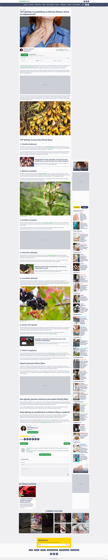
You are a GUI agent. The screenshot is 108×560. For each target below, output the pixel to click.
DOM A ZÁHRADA (76, 4)
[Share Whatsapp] (27, 439)
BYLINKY (69, 4)
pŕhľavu (53, 353)
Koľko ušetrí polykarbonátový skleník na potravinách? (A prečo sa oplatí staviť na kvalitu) (84, 352)
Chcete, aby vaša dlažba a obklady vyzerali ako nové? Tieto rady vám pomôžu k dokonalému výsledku (84, 364)
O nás (31, 550)
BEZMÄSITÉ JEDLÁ (84, 433)
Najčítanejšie (76, 207)
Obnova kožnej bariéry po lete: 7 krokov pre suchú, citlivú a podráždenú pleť (84, 226)
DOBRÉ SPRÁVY (83, 316)
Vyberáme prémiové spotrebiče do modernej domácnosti (83, 428)
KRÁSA (43, 4)
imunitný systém (53, 333)
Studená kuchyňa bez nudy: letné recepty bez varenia (84, 436)
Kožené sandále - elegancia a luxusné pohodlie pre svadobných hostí (84, 247)
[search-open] (88, 5)
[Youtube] (86, 1)
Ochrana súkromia (64, 550)
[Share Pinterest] (33, 439)
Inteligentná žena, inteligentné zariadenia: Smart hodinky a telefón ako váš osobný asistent (84, 309)
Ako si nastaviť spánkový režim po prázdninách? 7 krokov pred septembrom (84, 267)
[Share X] (30, 439)
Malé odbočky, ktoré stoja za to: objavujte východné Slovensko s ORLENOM (84, 321)
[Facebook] (84, 1)
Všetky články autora (32, 432)
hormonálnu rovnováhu (45, 422)
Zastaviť (22, 60)
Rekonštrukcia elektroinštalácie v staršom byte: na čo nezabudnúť (84, 388)
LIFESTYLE (82, 325)
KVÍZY (83, 4)
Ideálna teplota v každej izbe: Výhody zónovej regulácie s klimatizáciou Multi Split (84, 417)
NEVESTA (82, 233)
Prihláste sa (28, 448)
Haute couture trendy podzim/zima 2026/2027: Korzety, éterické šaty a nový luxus (84, 279)
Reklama (43, 550)
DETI (81, 339)
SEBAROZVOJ (63, 4)
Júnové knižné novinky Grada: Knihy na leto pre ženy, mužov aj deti (84, 458)
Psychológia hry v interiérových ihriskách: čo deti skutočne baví (84, 342)
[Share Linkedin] (35, 439)
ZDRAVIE (26, 4)
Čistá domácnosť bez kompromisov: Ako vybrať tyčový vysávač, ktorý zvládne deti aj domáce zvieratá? (84, 449)
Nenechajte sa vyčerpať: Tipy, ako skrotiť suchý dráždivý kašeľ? (84, 298)
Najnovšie (84, 207)
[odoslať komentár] (68, 475)
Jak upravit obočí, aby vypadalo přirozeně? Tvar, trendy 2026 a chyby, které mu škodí (84, 288)
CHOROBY (31, 4)
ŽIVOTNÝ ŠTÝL (38, 4)
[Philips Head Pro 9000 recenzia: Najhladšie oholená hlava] (80, 518)
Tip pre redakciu (74, 550)
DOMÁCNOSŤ (83, 359)
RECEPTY (57, 4)
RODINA (82, 263)
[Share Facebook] (25, 439)
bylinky (46, 372)
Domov (21, 9)
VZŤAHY (81, 254)
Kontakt (36, 550)
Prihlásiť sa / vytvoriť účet (45, 454)
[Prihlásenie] (86, 5)
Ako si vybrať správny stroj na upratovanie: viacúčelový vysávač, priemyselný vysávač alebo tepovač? (83, 375)
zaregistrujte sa (48, 450)
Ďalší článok (67, 443)
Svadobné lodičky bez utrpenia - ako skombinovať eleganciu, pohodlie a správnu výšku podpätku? (84, 238)
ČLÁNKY (82, 295)
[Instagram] (88, 1)
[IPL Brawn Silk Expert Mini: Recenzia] (80, 528)
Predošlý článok (24, 443)
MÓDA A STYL (83, 274)
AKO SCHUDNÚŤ (50, 4)
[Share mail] (38, 439)
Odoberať (67, 544)
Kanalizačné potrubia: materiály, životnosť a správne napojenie (83, 408)
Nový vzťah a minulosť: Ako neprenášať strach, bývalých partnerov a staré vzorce (84, 258)
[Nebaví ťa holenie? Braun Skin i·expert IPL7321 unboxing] (63, 528)
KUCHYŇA (82, 424)
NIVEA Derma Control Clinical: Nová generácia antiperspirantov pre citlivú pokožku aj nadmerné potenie (84, 331)
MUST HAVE (82, 243)
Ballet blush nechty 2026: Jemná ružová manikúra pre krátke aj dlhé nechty (83, 217)
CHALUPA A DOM (84, 404)
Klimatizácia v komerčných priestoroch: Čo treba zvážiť (83, 397)
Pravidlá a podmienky (52, 550)
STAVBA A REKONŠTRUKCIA (84, 384)
